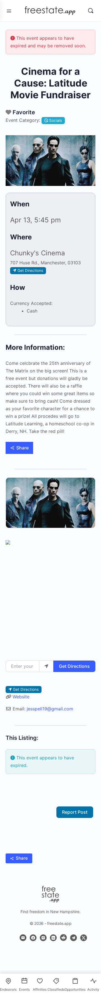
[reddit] (63, 937)
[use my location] (46, 666)
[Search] (90, 10)
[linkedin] (53, 937)
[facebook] (33, 937)
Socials (55, 120)
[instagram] (43, 937)
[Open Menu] (9, 10)
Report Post (75, 812)
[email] (23, 937)
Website (21, 696)
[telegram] (73, 937)
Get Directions (74, 666)
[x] (83, 937)
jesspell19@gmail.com (50, 709)
